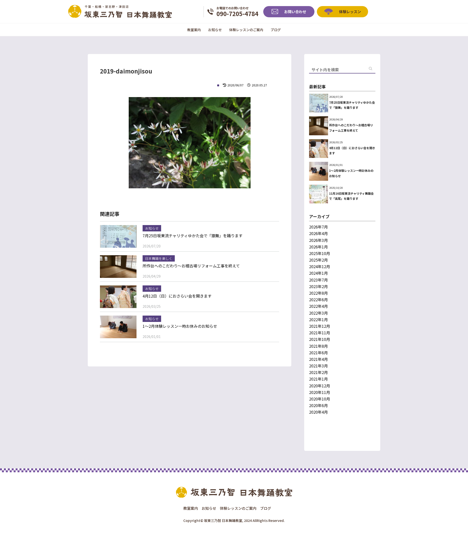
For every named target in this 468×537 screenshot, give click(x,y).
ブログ (276, 30)
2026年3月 (318, 240)
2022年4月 (318, 306)
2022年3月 (318, 313)
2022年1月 (318, 319)
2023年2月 (318, 286)
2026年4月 (318, 233)
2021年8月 (318, 346)
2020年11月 (319, 392)
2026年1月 (318, 247)
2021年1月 (318, 379)
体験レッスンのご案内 (246, 30)
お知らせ (215, 30)
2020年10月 (319, 399)
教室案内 (194, 30)
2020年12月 (319, 386)
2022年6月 (318, 299)
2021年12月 (319, 326)
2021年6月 (318, 352)
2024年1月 (318, 273)
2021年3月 (318, 366)
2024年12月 (319, 266)
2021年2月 (318, 372)
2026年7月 (318, 227)
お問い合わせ (295, 11)
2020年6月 (318, 405)
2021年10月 (319, 339)
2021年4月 (318, 359)
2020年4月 (318, 412)
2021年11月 (319, 333)
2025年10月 (319, 253)
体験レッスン (350, 11)
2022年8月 (318, 293)
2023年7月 (318, 280)
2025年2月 (318, 260)
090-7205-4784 (237, 12)
